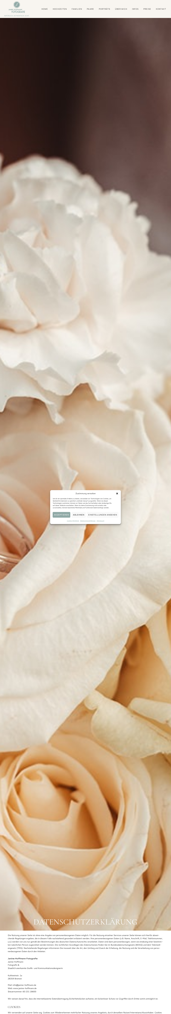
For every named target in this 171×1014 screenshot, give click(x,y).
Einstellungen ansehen (102, 514)
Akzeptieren (61, 514)
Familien (77, 9)
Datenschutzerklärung (87, 521)
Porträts (104, 9)
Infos (135, 9)
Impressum (100, 521)
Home (45, 9)
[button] (117, 493)
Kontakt (161, 9)
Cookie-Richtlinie (73, 521)
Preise (147, 9)
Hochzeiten (60, 9)
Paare (90, 9)
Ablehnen (78, 514)
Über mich (121, 9)
